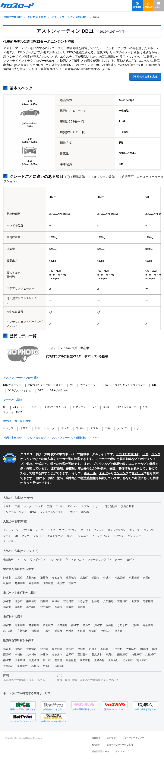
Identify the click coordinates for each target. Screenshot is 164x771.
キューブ (134, 530)
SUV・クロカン (75, 559)
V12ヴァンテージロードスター (45, 384)
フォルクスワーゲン (51, 511)
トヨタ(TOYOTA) (127, 454)
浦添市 (95, 577)
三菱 (107, 428)
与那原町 (20, 583)
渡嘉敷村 (71, 660)
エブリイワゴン (68, 530)
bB (16, 535)
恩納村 (81, 648)
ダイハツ (122, 428)
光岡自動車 (127, 506)
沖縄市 (7, 577)
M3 (94, 407)
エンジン (120, 473)
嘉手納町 (34, 583)
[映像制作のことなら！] (53, 704)
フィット (99, 530)
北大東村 (127, 660)
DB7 (40, 390)
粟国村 (58, 660)
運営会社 (96, 737)
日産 (37, 428)
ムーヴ (40, 530)
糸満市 (147, 577)
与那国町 (59, 666)
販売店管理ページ (100, 751)
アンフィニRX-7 (12, 412)
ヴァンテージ (88, 384)
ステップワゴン (117, 530)
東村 (154, 648)
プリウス (99, 463)
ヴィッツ (149, 530)
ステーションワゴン (99, 559)
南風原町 (120, 577)
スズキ (94, 428)
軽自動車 (126, 459)
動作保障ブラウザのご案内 (120, 744)
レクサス (8, 428)
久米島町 (113, 660)
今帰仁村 (106, 630)
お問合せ (111, 737)
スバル (79, 428)
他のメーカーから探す (17, 421)
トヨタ (24, 428)
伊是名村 (34, 660)
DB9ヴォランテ (59, 390)
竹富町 (47, 666)
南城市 (72, 583)
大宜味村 (131, 648)
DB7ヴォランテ (12, 384)
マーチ (7, 535)
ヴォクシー (134, 535)
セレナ (25, 535)
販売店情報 (88, 478)
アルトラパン (55, 535)
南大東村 (141, 660)
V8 (71, 384)
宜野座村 (83, 654)
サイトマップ (122, 751)
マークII (85, 530)
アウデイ (72, 511)
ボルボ (85, 511)
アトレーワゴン (101, 535)
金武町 (81, 607)
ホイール (90, 473)
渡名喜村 (99, 660)
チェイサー (9, 541)
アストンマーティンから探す (21, 377)
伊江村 (47, 660)
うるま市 (57, 577)
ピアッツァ (79, 407)
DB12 (106, 407)
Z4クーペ (18, 407)
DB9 (154, 384)
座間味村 (85, 660)
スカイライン (11, 530)
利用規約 (96, 744)
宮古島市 (8, 666)
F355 (34, 407)
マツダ (65, 428)
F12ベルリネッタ (126, 407)
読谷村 (7, 583)
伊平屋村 (20, 660)
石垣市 (35, 666)
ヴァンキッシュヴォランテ (130, 384)
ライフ (51, 530)
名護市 (61, 583)
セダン (130, 559)
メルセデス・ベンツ (14, 511)
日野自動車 (110, 506)
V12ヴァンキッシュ (19, 390)
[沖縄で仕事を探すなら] (145, 704)
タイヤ (103, 473)
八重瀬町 (134, 577)
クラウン (119, 535)
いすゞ (138, 428)
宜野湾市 (31, 577)
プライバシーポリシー (133, 737)
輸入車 (48, 459)
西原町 (18, 577)
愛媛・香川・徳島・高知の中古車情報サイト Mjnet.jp (87, 680)
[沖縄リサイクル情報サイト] (53, 716)
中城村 (107, 577)
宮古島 (118, 630)
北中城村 (48, 583)
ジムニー (83, 535)
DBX (105, 384)
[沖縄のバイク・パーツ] (115, 704)
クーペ (119, 559)
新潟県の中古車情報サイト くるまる (24, 680)
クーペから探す (13, 399)
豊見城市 (71, 577)
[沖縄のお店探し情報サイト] (23, 704)
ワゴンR (27, 530)
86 (4, 407)
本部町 (81, 630)
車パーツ (138, 473)
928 (145, 407)
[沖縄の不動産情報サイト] (84, 704)
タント (70, 535)
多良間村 (22, 666)
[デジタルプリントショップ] (23, 716)
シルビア (38, 535)
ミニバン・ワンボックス (31, 559)
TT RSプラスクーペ (54, 407)
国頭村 (144, 648)
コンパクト (55, 559)
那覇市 (44, 577)
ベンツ (30, 459)
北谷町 (84, 577)
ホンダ (50, 428)
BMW (33, 511)
